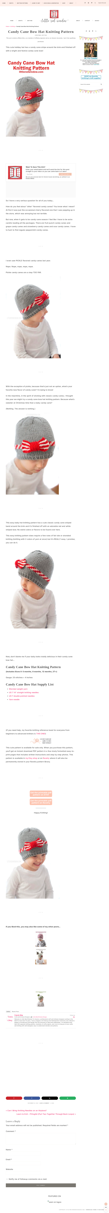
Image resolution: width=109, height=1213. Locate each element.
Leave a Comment (44, 1103)
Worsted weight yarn (18, 689)
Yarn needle (14, 699)
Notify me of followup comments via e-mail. (27, 1179)
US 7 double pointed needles (22, 696)
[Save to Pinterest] (14, 1098)
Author (8, 1011)
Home (7, 26)
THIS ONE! (40, 734)
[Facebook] (74, 1017)
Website (9, 1169)
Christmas (38, 35)
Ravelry (46, 758)
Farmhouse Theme (91, 1209)
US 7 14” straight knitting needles (24, 692)
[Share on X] (50, 1098)
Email (9, 1159)
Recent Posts (15, 1011)
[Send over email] (67, 1098)
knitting (13, 26)
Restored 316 (102, 1209)
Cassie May (18, 1015)
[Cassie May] (10, 1017)
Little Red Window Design (40, 1017)
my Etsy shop (31, 758)
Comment (11, 1131)
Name (9, 1150)
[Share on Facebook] (32, 1098)
